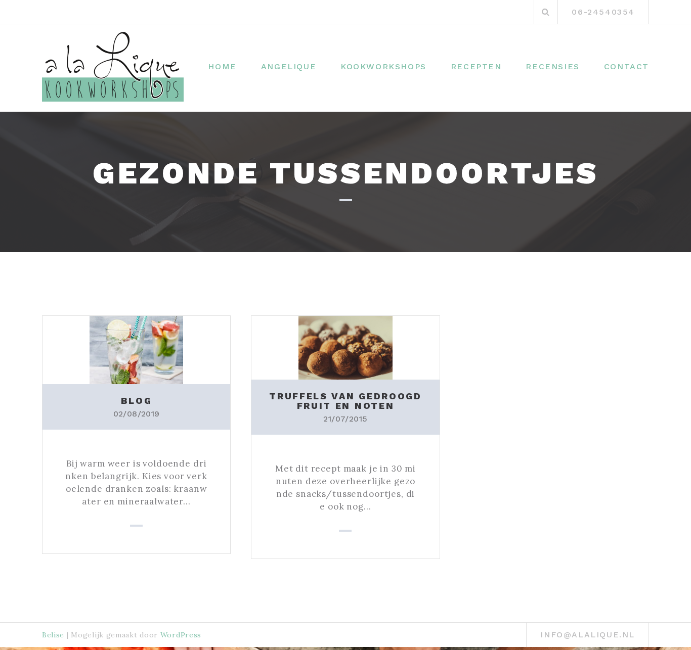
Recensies (552, 66)
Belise (53, 634)
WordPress (180, 634)
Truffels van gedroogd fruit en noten (345, 401)
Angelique (288, 66)
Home (222, 66)
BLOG (136, 400)
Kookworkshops (383, 66)
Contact (626, 66)
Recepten (476, 66)
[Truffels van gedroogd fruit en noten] (345, 347)
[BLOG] (136, 349)
